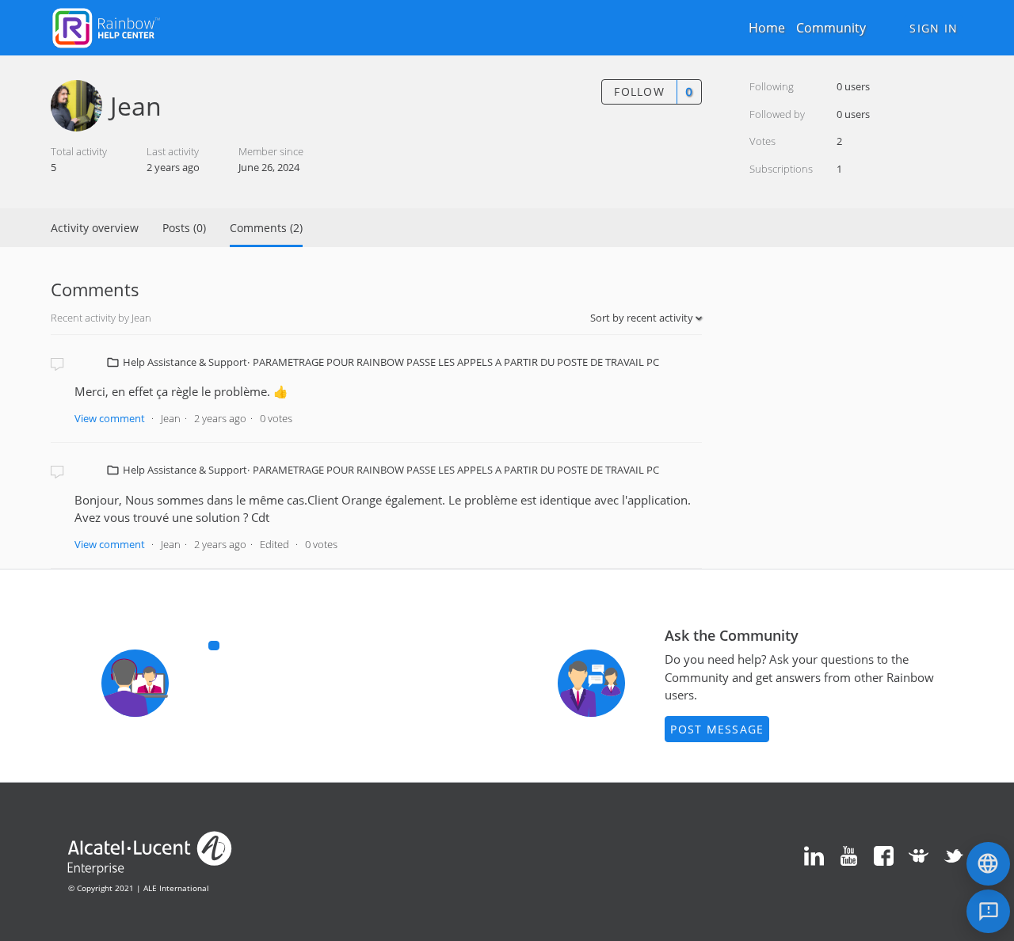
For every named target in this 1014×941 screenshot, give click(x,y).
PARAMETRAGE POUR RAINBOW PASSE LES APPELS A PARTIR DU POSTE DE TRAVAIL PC (456, 362)
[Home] (106, 26)
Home (767, 27)
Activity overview (95, 227)
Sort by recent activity (643, 317)
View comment (109, 418)
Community (831, 27)
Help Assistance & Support (185, 362)
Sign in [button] (933, 28)
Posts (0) (184, 227)
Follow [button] (639, 91)
